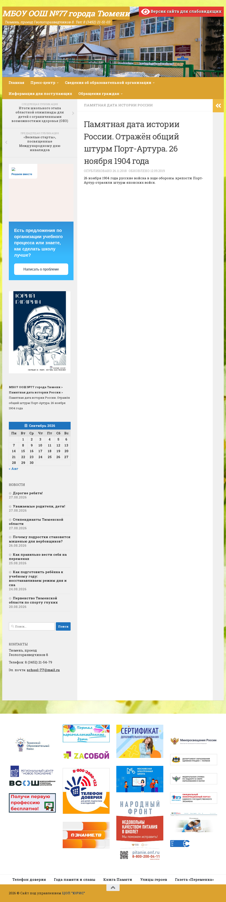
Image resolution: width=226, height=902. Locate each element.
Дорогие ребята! (28, 493)
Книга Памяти (117, 879)
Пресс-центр (42, 82)
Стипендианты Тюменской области (36, 521)
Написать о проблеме (41, 269)
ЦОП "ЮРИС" (73, 893)
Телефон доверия (29, 879)
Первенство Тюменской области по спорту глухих (33, 600)
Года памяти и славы (74, 879)
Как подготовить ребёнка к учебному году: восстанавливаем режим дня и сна (38, 578)
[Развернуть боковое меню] (218, 105)
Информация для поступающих (40, 93)
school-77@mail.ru (43, 670)
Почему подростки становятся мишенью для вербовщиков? (39, 539)
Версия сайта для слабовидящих (186, 11)
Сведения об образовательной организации (108, 82)
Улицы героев (153, 879)
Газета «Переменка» (194, 879)
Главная (16, 82)
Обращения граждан (98, 93)
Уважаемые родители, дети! (39, 506)
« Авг (13, 468)
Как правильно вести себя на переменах (38, 556)
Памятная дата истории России (118, 105)
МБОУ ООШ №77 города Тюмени (66, 13)
